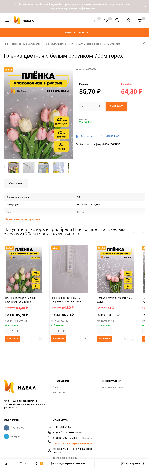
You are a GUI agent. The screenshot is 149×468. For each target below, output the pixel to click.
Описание (15, 183)
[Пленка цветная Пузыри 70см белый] (115, 269)
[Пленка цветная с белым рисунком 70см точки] (24, 269)
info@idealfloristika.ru (65, 457)
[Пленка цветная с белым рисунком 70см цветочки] (70, 269)
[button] (72, 167)
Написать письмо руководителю (72, 443)
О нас (56, 387)
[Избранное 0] (106, 20)
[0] (139, 20)
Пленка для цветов (55, 43)
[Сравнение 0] (95, 20)
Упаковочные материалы (26, 43)
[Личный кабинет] (128, 20)
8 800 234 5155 (111, 144)
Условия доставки (113, 387)
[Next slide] (142, 232)
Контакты (59, 392)
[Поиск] (117, 20)
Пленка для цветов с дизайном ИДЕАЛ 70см (95, 43)
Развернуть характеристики (22, 219)
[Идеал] (25, 387)
